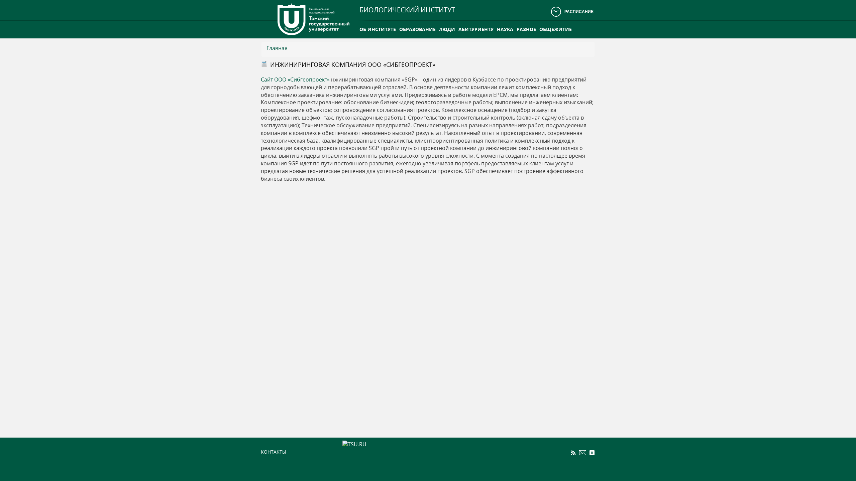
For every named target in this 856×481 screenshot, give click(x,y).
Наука (505, 29)
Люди (447, 29)
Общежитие (555, 29)
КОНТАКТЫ (273, 452)
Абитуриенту (476, 29)
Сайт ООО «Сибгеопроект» (295, 79)
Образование (417, 29)
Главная (277, 48)
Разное (526, 29)
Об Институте (377, 29)
